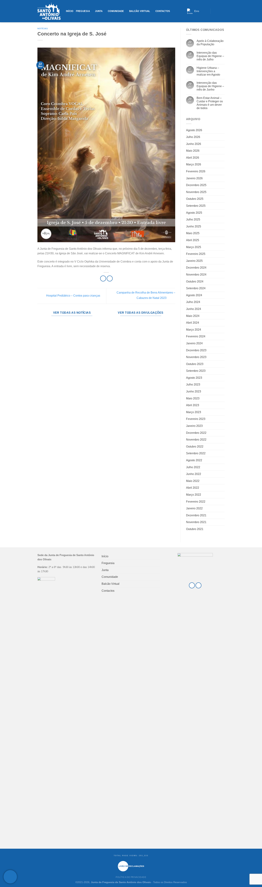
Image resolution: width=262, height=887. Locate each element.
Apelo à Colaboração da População (210, 42)
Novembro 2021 (196, 522)
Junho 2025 (193, 226)
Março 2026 (193, 164)
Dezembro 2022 (196, 432)
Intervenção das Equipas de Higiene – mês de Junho (210, 86)
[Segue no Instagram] (218, 11)
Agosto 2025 (194, 212)
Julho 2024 (193, 302)
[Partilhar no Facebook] (103, 278)
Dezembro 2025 (196, 185)
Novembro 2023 (196, 357)
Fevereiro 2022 (195, 501)
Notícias (42, 28)
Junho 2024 (193, 308)
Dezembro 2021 (196, 515)
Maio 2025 (192, 233)
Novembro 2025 (196, 192)
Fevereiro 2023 (195, 418)
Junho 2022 (193, 473)
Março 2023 (193, 412)
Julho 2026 (193, 136)
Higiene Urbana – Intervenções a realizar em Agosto (208, 71)
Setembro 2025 (196, 205)
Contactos (162, 11)
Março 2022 (193, 494)
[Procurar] (206, 11)
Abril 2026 (192, 157)
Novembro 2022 (196, 439)
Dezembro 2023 (196, 350)
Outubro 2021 (194, 529)
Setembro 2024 (196, 288)
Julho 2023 (193, 384)
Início (69, 11)
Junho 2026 (193, 143)
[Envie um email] (222, 11)
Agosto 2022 (194, 460)
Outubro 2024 (194, 281)
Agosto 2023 (194, 377)
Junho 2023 (193, 391)
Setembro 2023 (196, 370)
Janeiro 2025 (194, 260)
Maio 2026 (192, 150)
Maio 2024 (192, 315)
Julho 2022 (193, 467)
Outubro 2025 (194, 198)
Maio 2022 (192, 480)
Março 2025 (193, 247)
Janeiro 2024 (194, 343)
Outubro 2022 (194, 446)
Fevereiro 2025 (195, 253)
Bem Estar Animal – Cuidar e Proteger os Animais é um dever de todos (210, 103)
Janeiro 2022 (194, 508)
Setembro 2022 (196, 453)
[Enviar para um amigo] (110, 278)
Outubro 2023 (194, 364)
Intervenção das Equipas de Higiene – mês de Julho (210, 56)
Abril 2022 (192, 487)
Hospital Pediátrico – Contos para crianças (72, 295)
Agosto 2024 (194, 295)
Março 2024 (193, 329)
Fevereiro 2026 (195, 171)
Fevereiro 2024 (195, 336)
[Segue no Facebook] (214, 11)
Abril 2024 (192, 322)
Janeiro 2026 (194, 178)
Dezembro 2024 (196, 267)
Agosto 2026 (194, 130)
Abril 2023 (192, 405)
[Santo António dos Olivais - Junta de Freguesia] (49, 11)
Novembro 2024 (196, 274)
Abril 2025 (192, 240)
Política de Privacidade (131, 877)
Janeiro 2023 (194, 425)
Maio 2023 (192, 398)
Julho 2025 (193, 219)
